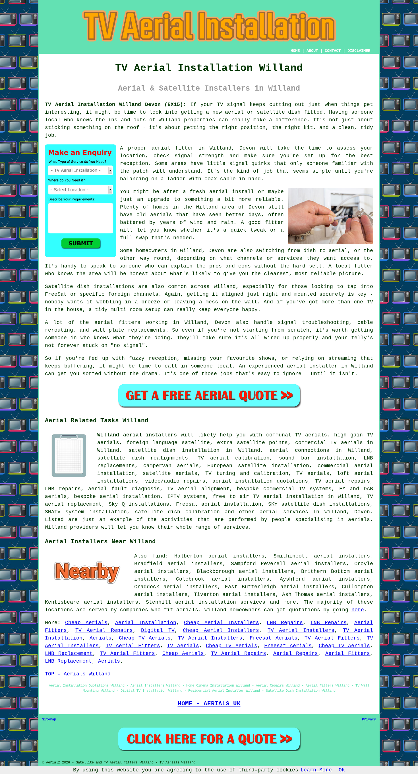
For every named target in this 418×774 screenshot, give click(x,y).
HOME (295, 50)
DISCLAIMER (358, 50)
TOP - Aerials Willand (78, 674)
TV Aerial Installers (301, 630)
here (357, 610)
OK (342, 770)
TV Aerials (183, 646)
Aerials (100, 638)
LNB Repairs (285, 623)
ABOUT (312, 50)
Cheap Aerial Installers (221, 623)
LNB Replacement (69, 653)
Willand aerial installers (137, 435)
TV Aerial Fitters (332, 638)
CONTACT (333, 50)
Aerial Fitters (347, 653)
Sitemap (49, 720)
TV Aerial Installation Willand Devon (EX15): (115, 104)
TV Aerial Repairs (104, 630)
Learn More (316, 770)
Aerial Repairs (295, 653)
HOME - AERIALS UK (209, 703)
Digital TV (158, 630)
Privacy (369, 720)
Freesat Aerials (273, 638)
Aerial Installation (145, 623)
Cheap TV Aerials (145, 638)
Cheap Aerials (86, 623)
